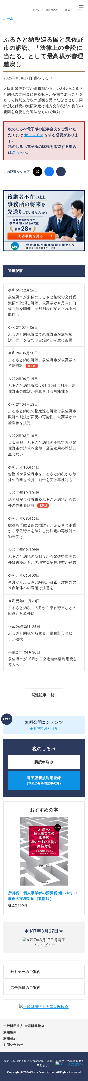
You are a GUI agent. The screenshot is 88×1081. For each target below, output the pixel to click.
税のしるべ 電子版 (13, 7)
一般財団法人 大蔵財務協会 (23, 1026)
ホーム (8, 18)
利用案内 (10, 1032)
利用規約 (10, 1038)
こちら (17, 152)
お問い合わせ (13, 1044)
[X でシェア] (37, 171)
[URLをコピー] (61, 171)
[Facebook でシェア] (49, 171)
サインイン (38, 10)
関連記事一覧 (43, 695)
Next (79, 853)
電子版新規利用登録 (44, 780)
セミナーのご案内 (25, 972)
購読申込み (52, 10)
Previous (8, 853)
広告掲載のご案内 (25, 988)
